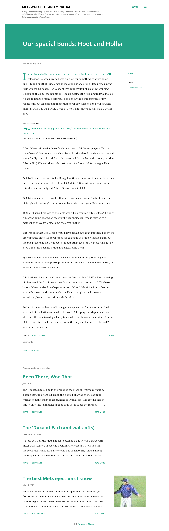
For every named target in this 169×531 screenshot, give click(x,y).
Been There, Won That (47, 377)
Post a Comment (31, 350)
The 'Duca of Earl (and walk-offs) (59, 428)
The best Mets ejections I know (57, 478)
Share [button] (130, 73)
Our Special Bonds (135, 87)
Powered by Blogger (86, 524)
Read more (100, 412)
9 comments (36, 412)
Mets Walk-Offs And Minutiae (46, 7)
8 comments (36, 463)
